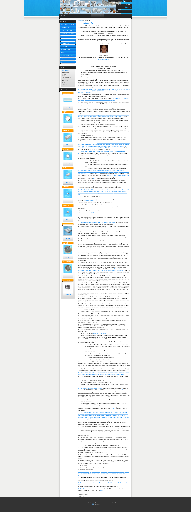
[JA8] (113, 146)
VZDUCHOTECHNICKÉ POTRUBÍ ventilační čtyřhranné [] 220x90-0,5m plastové (68, 224)
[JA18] (94, 333)
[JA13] (82, 196)
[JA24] (121, 389)
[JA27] (79, 475)
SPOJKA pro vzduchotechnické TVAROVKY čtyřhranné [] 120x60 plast (67, 205)
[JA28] (79, 484)
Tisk (130, 1)
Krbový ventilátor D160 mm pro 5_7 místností (67, 280)
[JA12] (94, 178)
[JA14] (95, 200)
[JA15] (92, 212)
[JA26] (89, 418)
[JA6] (123, 116)
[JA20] (101, 333)
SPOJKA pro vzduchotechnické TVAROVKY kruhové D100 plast (67, 186)
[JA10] (79, 153)
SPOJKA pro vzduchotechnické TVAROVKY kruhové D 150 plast (67, 112)
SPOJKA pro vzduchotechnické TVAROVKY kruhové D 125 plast (67, 149)
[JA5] (113, 100)
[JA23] (122, 374)
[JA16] (113, 222)
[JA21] (104, 333)
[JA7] (110, 146)
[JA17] (122, 270)
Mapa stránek (120, 1)
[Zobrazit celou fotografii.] (67, 99)
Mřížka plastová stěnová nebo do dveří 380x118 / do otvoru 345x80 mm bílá (68, 93)
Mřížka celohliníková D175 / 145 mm (67, 261)
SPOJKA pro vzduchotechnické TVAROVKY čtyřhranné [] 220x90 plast (67, 130)
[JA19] (98, 333)
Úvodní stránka (112, 1)
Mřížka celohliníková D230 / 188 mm (67, 243)
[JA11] (87, 173)
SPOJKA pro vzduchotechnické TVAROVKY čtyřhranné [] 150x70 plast (67, 168)
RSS (126, 1)
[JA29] (101, 490)
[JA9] (106, 147)
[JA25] (113, 408)
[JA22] (118, 374)
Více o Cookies (97, 504)
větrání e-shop (80, 20)
